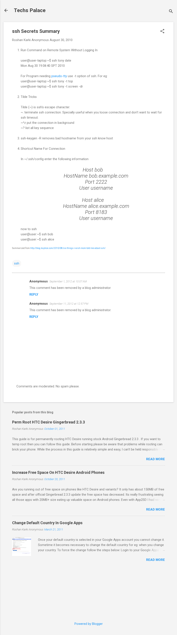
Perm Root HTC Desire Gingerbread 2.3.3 (48, 422)
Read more (155, 459)
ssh (16, 263)
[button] (162, 32)
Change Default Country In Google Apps (47, 522)
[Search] (171, 11)
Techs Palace (30, 10)
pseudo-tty (59, 76)
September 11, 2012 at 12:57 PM (68, 303)
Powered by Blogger (88, 624)
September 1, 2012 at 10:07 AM (68, 281)
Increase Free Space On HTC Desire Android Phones (58, 472)
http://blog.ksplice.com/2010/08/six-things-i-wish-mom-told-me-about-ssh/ (68, 248)
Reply (33, 294)
